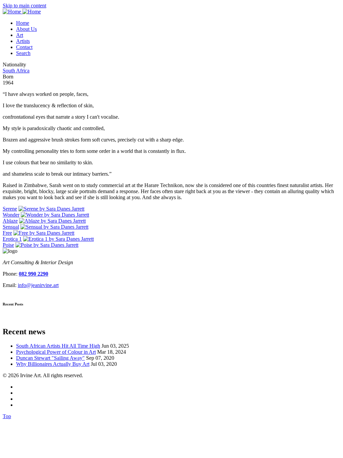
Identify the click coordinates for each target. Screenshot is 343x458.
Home (22, 23)
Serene (10, 209)
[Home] (22, 11)
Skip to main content (24, 5)
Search (23, 53)
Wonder (11, 215)
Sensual (11, 227)
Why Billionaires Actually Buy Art (52, 364)
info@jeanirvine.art (38, 285)
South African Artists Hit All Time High (58, 346)
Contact (24, 47)
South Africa (16, 70)
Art (19, 35)
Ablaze (10, 221)
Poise (8, 245)
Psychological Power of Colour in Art (56, 352)
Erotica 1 (12, 239)
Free (7, 233)
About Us (26, 29)
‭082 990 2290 (33, 274)
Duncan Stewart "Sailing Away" (50, 358)
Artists (23, 41)
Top (7, 416)
